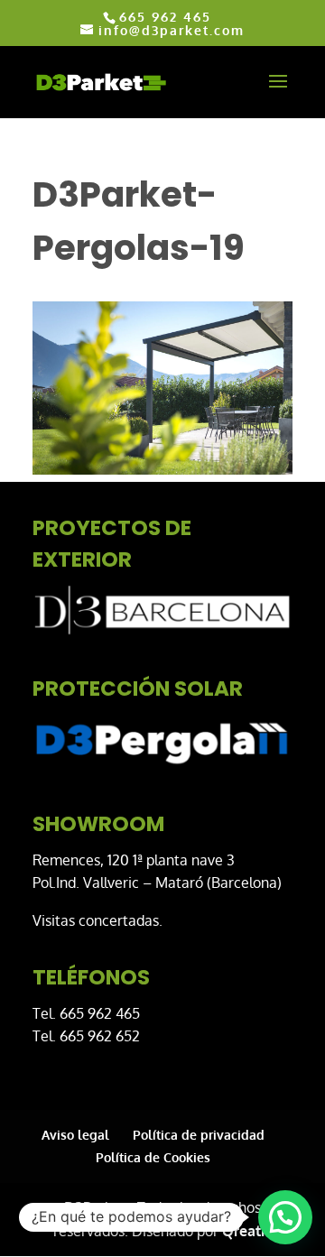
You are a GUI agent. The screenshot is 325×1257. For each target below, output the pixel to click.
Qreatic (247, 1231)
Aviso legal (75, 1134)
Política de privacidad (199, 1134)
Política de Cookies (153, 1157)
